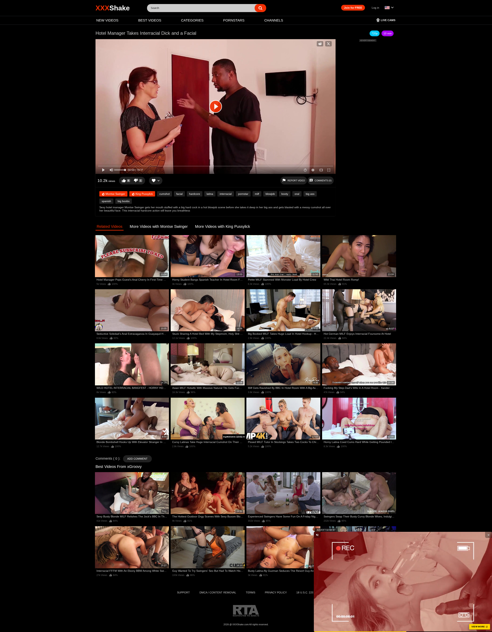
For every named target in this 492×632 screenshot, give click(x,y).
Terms (250, 592)
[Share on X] (328, 43)
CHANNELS (273, 20)
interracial (226, 193)
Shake (113, 8)
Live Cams (388, 20)
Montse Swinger (115, 193)
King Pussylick (144, 193)
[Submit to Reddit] (320, 43)
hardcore (194, 193)
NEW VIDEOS (107, 20)
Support (183, 592)
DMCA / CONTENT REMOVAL (217, 592)
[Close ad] (488, 535)
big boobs (124, 201)
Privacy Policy (276, 592)
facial (179, 193)
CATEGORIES (192, 20)
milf (257, 193)
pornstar (243, 193)
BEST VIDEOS (149, 20)
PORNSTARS (233, 20)
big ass (310, 193)
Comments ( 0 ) (107, 458)
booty (284, 193)
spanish (106, 201)
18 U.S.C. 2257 (305, 592)
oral (297, 193)
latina (210, 193)
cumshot (164, 193)
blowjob (270, 193)
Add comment (137, 458)
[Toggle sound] (317, 535)
